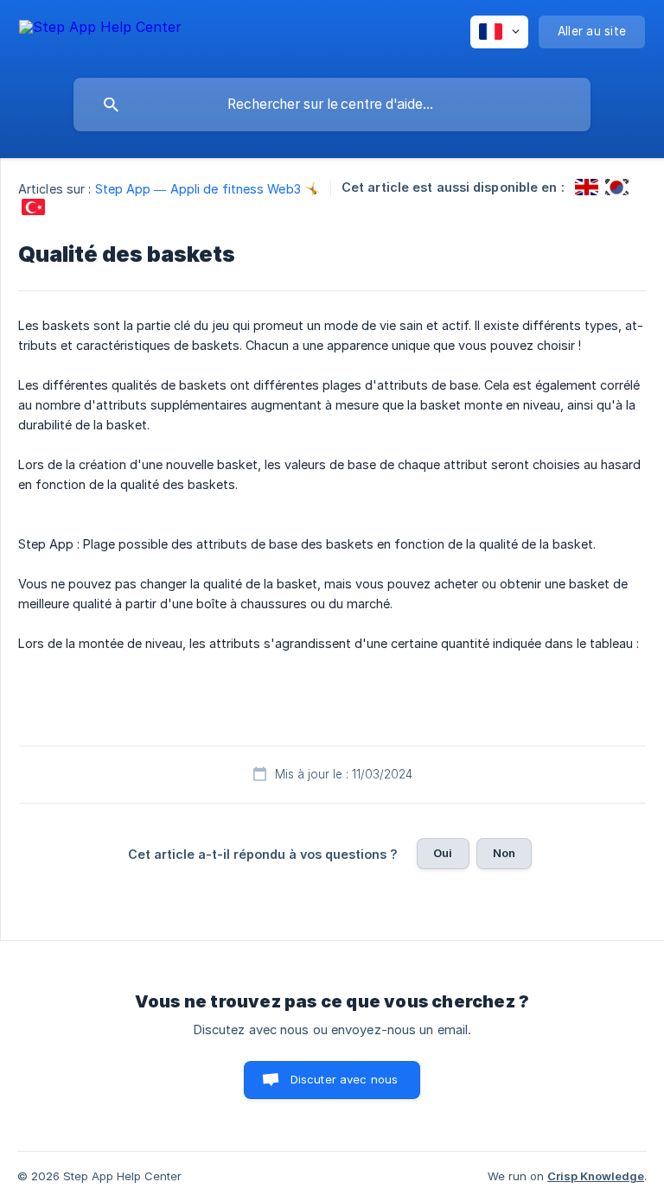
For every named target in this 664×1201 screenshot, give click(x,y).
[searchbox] (332, 104)
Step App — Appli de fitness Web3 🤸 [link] (207, 188)
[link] (586, 187)
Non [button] (504, 853)
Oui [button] (442, 853)
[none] (100, 35)
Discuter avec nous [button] (344, 1079)
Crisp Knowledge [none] (595, 1176)
